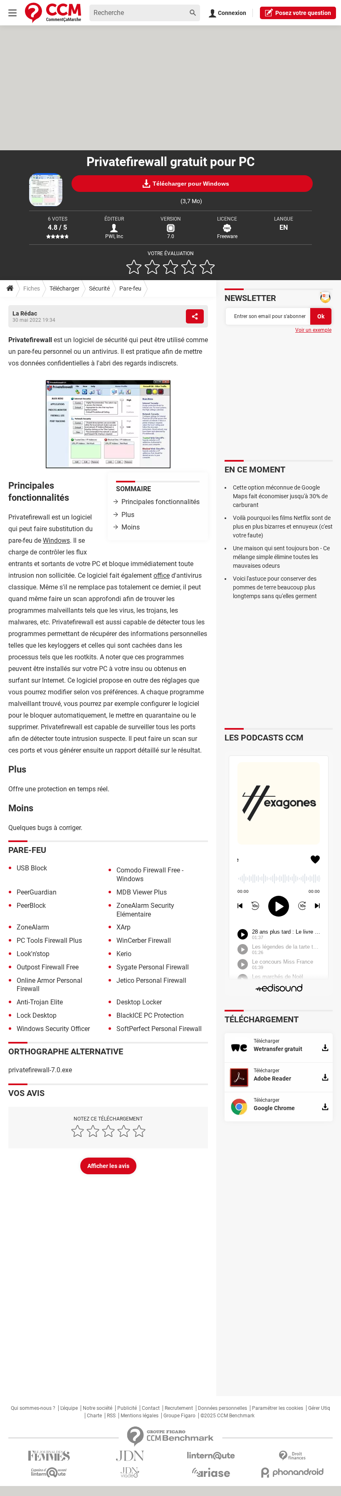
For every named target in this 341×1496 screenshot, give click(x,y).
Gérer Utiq (319, 1408)
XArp (123, 927)
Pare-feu (130, 288)
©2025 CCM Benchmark (227, 1416)
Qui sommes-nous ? (33, 1408)
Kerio (123, 954)
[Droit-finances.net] (292, 1456)
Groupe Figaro (179, 1416)
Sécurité (99, 288)
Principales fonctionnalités (160, 502)
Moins (130, 527)
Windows (56, 540)
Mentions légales (139, 1416)
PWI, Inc (114, 236)
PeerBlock (31, 906)
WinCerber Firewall (143, 940)
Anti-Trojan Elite (40, 1002)
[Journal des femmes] (48, 1456)
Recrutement (179, 1408)
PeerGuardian (37, 892)
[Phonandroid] (292, 1472)
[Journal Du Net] (129, 1456)
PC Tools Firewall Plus (49, 940)
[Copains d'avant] (48, 1472)
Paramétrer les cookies (277, 1408)
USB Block (32, 868)
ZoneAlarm (33, 927)
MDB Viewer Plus (141, 892)
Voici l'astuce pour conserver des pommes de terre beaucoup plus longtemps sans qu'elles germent (275, 587)
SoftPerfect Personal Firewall (159, 1029)
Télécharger (64, 288)
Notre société (97, 1408)
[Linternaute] (211, 1456)
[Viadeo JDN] (129, 1472)
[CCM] (53, 12)
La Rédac (24, 313)
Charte (94, 1416)
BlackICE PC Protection (150, 1015)
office (161, 575)
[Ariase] (211, 1472)
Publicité (127, 1408)
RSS (111, 1416)
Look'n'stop (33, 954)
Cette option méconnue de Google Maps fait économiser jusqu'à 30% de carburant (280, 496)
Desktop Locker (139, 1002)
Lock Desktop (37, 1015)
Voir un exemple (313, 330)
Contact (151, 1408)
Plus (127, 515)
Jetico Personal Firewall (151, 980)
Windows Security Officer (53, 1029)
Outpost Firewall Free (48, 967)
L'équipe (69, 1408)
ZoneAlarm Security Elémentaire (145, 910)
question (303, 13)
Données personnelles (222, 1408)
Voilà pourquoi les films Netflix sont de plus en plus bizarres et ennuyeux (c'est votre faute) (283, 526)
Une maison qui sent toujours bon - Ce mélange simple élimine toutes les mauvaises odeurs (281, 557)
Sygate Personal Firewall (152, 967)
